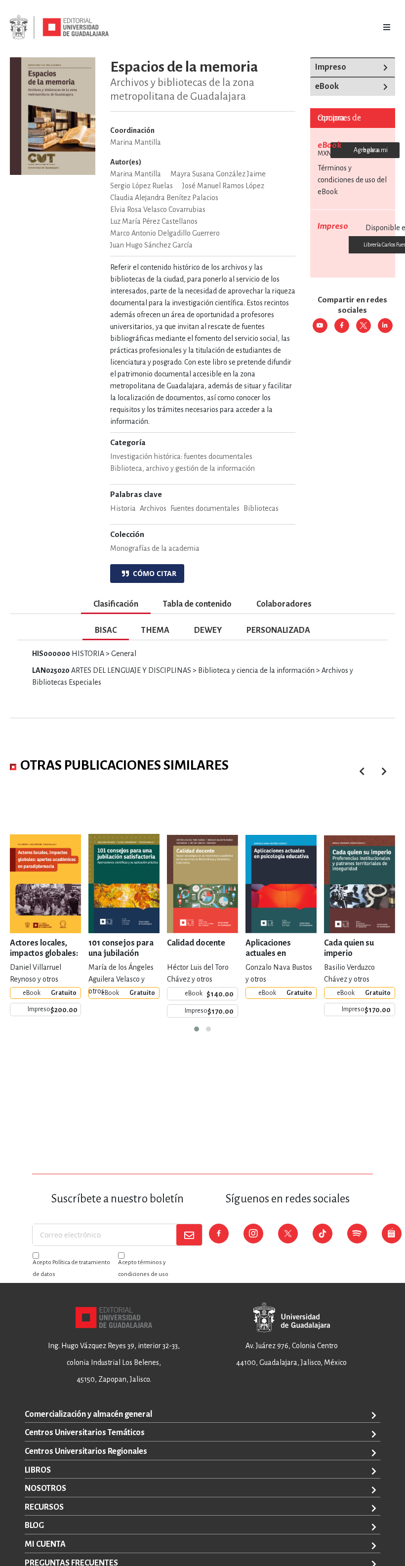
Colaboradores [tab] (284, 604)
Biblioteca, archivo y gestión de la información (182, 468)
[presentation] (384, 771)
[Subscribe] (189, 1234)
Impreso (330, 67)
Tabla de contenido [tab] (197, 604)
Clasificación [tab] (115, 604)
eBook (327, 86)
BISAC (106, 630)
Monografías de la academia (155, 548)
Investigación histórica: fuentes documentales (181, 456)
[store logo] (59, 27)
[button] (196, 1029)
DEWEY (208, 630)
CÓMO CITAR (152, 573)
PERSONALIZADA (278, 630)
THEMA (155, 630)
